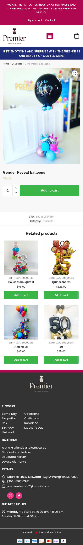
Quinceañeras (61, 282)
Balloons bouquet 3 (21, 282)
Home (6, 63)
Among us (21, 346)
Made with (28, 532)
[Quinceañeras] (61, 258)
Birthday (14, 278)
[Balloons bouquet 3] (21, 258)
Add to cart (50, 190)
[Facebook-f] (19, 495)
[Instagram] (10, 495)
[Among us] (21, 322)
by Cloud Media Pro (50, 532)
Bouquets (17, 63)
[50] (61, 322)
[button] (50, 36)
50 (61, 346)
